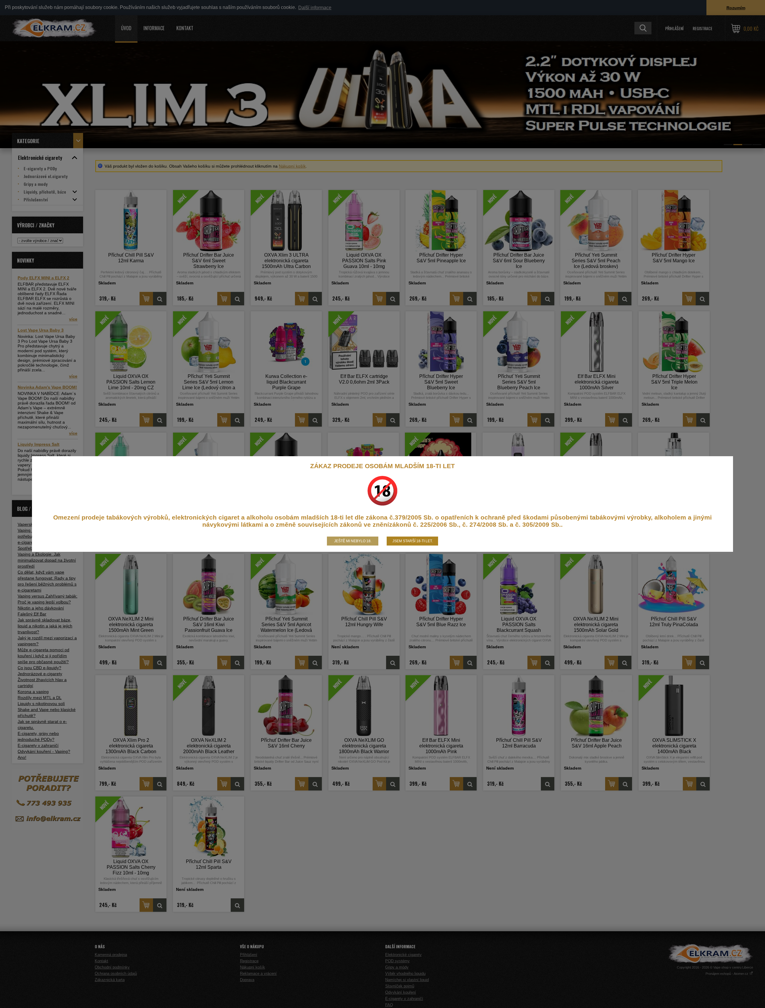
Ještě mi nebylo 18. (352, 541)
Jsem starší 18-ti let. (412, 541)
